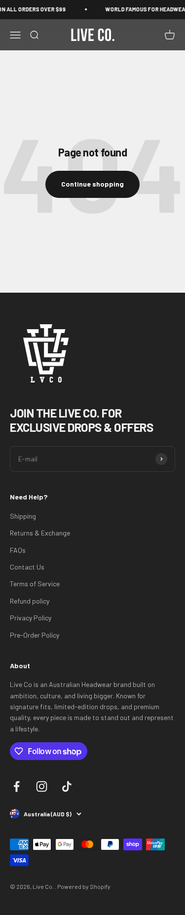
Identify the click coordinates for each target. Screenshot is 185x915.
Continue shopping (92, 184)
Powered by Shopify (84, 886)
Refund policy (29, 601)
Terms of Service (35, 583)
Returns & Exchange (40, 533)
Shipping (23, 516)
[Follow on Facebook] (16, 786)
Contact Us (27, 567)
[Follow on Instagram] (41, 786)
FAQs (18, 550)
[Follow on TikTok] (67, 786)
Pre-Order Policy (34, 635)
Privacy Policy (30, 617)
